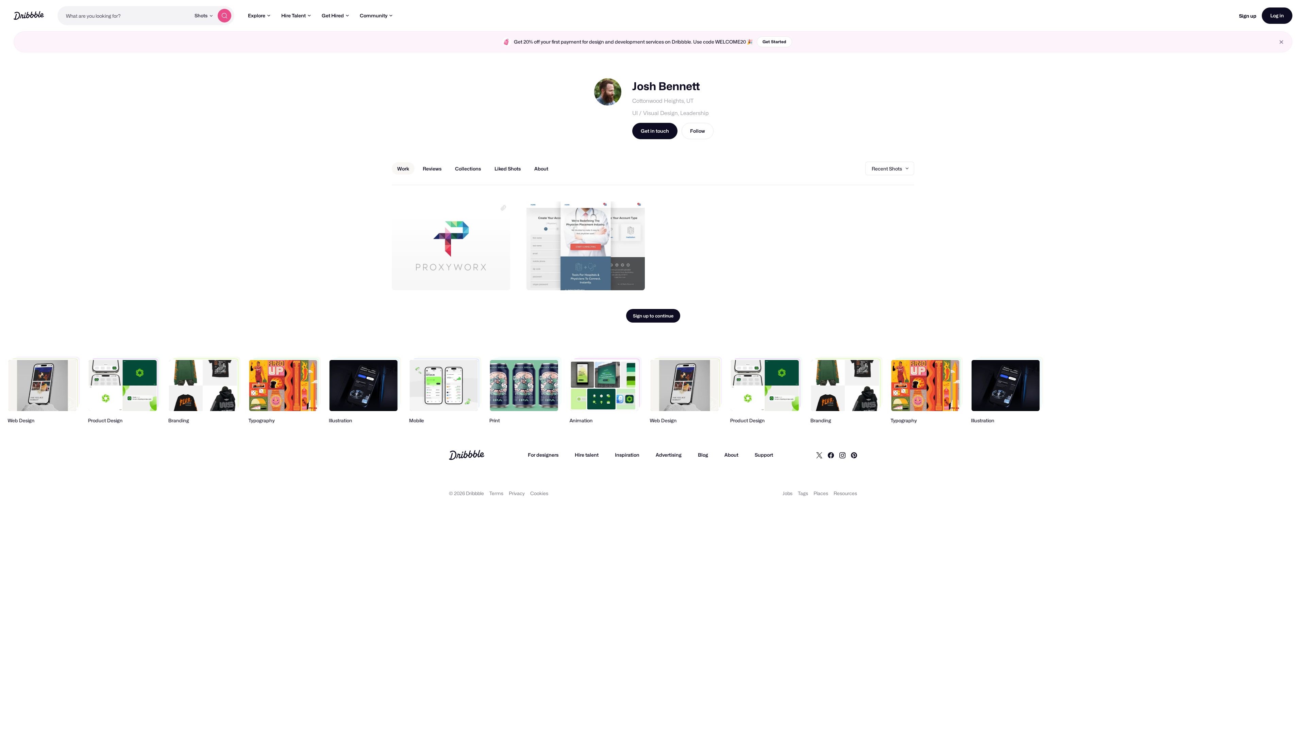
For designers (543, 455)
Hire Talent (293, 15)
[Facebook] (831, 455)
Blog (703, 455)
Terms (496, 493)
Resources (845, 493)
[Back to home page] (29, 15)
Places (821, 493)
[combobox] (124, 15)
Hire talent (587, 455)
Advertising (669, 455)
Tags (803, 493)
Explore (256, 15)
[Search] (224, 15)
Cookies (539, 493)
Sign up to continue (653, 315)
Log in (1277, 15)
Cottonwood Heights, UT (662, 101)
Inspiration (627, 455)
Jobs (787, 493)
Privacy (517, 493)
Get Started (774, 41)
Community (373, 15)
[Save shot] (484, 277)
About (731, 455)
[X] (819, 455)
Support (764, 455)
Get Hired (333, 15)
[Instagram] (842, 455)
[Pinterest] (854, 455)
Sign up (1247, 16)
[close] (1281, 42)
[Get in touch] (470, 277)
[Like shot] (497, 277)
